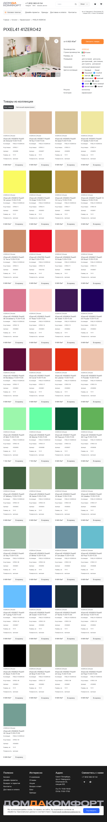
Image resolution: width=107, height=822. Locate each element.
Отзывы (32, 780)
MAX (34, 5)
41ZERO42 (85, 49)
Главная (6, 20)
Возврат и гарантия (11, 783)
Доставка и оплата (58, 12)
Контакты (72, 12)
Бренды (44, 12)
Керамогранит (25, 20)
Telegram (28, 5)
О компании (34, 777)
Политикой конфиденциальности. (66, 812)
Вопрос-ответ (35, 786)
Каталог (15, 20)
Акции (32, 783)
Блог (31, 789)
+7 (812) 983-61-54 (34, 3)
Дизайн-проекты (32, 12)
